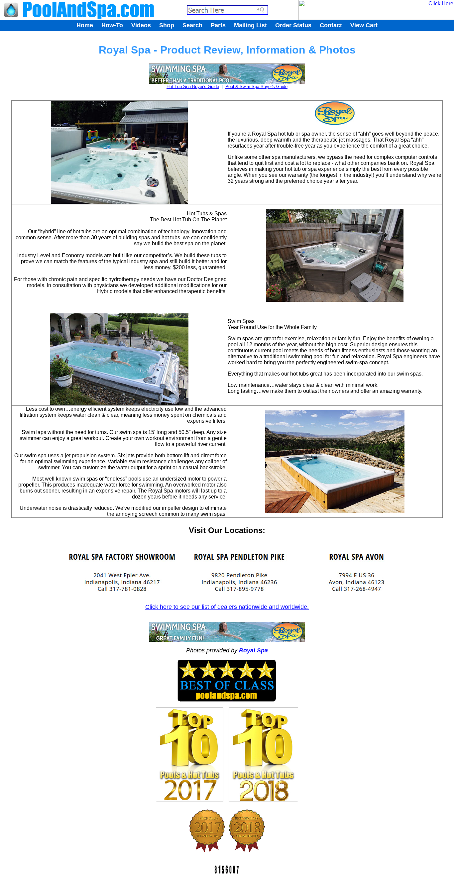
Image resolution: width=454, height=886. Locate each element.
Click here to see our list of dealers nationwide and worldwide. (227, 607)
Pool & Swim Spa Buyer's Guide (256, 86)
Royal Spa (253, 650)
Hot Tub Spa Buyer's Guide (193, 86)
